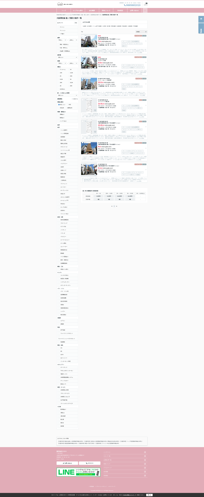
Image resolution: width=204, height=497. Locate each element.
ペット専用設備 (64, 133)
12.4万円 (130, 196)
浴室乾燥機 (63, 298)
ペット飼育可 (64, 130)
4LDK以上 (62, 89)
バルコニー (63, 236)
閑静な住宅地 (64, 143)
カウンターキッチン (66, 285)
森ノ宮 (107, 45)
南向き (62, 422)
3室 (98, 199)
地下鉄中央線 (102, 66)
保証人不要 (63, 153)
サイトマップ (112, 486)
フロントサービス (65, 393)
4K (60, 85)
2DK (71, 76)
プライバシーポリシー (101, 486)
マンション (63, 30)
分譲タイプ (63, 170)
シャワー (63, 311)
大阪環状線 (101, 45)
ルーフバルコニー (65, 239)
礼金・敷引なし (64, 47)
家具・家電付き (64, 260)
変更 (76, 22)
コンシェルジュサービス (67, 403)
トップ (64, 10)
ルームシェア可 (64, 200)
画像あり (62, 114)
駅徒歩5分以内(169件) (113, 441)
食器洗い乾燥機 (64, 278)
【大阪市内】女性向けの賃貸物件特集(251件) (95, 441)
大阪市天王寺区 (102, 78)
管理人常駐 (63, 173)
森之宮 (106, 100)
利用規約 (92, 486)
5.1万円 (109, 196)
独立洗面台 (63, 314)
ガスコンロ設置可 (65, 197)
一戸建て (62, 33)
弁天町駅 (89, 26)
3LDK (71, 82)
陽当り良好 (63, 140)
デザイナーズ (64, 146)
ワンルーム (63, 69)
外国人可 (63, 193)
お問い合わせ (134, 10)
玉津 (106, 59)
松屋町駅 (119, 26)
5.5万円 (98, 196)
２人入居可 (63, 160)
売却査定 (120, 10)
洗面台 (62, 304)
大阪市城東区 (102, 100)
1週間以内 (69, 107)
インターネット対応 (66, 361)
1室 (109, 199)
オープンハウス (64, 190)
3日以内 (62, 107)
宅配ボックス (64, 374)
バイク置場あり (64, 256)
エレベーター (64, 246)
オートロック (64, 367)
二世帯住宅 (63, 180)
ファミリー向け (64, 213)
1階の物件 (63, 416)
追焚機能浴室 (64, 294)
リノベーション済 (65, 150)
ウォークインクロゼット (67, 333)
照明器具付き (64, 250)
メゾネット (63, 229)
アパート (62, 27)
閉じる (149, 495)
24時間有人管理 (65, 390)
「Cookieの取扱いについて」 (128, 495)
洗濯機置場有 (64, 263)
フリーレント (64, 183)
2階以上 (63, 412)
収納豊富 (63, 342)
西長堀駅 (113, 26)
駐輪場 (62, 253)
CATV (62, 354)
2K (60, 76)
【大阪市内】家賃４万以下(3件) (86, 443)
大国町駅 (130, 26)
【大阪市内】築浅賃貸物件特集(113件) (67, 443)
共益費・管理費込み (65, 51)
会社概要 (92, 10)
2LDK (61, 79)
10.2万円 (119, 196)
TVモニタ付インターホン (67, 370)
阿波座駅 (124, 26)
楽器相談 (63, 136)
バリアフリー (64, 163)
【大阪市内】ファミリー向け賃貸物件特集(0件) (107, 443)
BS (61, 351)
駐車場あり (63, 409)
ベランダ (63, 233)
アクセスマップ (107, 467)
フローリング (64, 223)
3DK (61, 82)
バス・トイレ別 (64, 291)
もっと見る (139, 52)
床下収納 (63, 330)
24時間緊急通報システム (67, 377)
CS (61, 348)
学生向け (63, 203)
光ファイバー (64, 358)
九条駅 (84, 26)
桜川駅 (108, 26)
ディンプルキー (64, 380)
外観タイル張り (64, 269)
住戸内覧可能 (64, 400)
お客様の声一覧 (107, 460)
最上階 (62, 419)
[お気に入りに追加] (95, 46)
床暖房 (62, 324)
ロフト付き (63, 226)
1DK (61, 72)
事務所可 (63, 157)
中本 (106, 164)
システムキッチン (65, 282)
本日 (70, 104)
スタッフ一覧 (107, 456)
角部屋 (62, 426)
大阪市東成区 (102, 37)
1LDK (71, 72)
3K (70, 79)
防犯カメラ (63, 384)
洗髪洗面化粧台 (64, 308)
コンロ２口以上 (64, 275)
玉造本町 (108, 78)
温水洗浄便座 (64, 301)
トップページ (107, 452)
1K (70, 69)
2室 (130, 199)
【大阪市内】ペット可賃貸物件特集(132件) (131, 441)
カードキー (63, 187)
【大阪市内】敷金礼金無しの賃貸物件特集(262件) (70, 441)
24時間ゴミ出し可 (65, 396)
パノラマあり (63, 121)
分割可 (62, 167)
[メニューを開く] (145, 10)
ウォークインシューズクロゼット (66, 338)
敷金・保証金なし (64, 44)
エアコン (63, 320)
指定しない (63, 104)
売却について (106, 10)
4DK (71, 85)
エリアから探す (78, 10)
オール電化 (63, 243)
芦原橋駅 (135, 26)
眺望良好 (63, 177)
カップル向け (64, 207)
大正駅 (104, 26)
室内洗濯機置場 (64, 219)
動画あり (62, 117)
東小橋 (106, 37)
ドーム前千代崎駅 (97, 26)
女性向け (63, 210)
